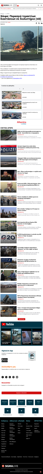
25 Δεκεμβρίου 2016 (17, 78)
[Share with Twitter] (39, 23)
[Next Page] (23, 88)
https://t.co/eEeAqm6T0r (29, 75)
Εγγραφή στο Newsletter (21, 392)
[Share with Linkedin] (42, 23)
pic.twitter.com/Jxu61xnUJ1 (6, 76)
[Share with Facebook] (36, 23)
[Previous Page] (19, 88)
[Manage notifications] (41, 472)
